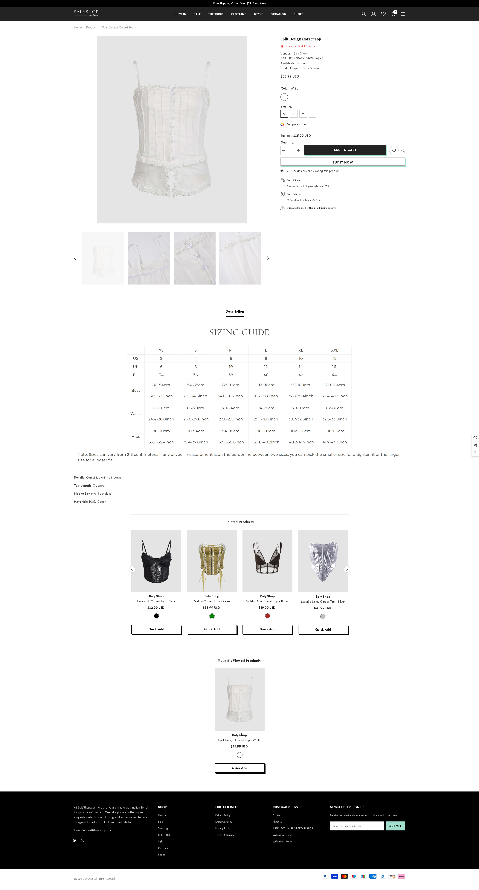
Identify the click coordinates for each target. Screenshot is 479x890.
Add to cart (345, 150)
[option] (171, 129)
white (239, 755)
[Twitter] (82, 840)
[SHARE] (402, 150)
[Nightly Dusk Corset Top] (267, 561)
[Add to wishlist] (394, 150)
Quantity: (287, 142)
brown (267, 616)
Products (92, 27)
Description (235, 311)
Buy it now (343, 162)
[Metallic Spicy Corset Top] (323, 561)
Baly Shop (300, 53)
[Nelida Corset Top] (212, 561)
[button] (75, 258)
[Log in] (373, 14)
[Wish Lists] (383, 14)
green (212, 616)
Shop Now (259, 3)
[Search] (363, 13)
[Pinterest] (74, 840)
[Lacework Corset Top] (156, 561)
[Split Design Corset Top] (240, 699)
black (156, 616)
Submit (395, 826)
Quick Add (156, 629)
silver (323, 616)
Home (78, 27)
